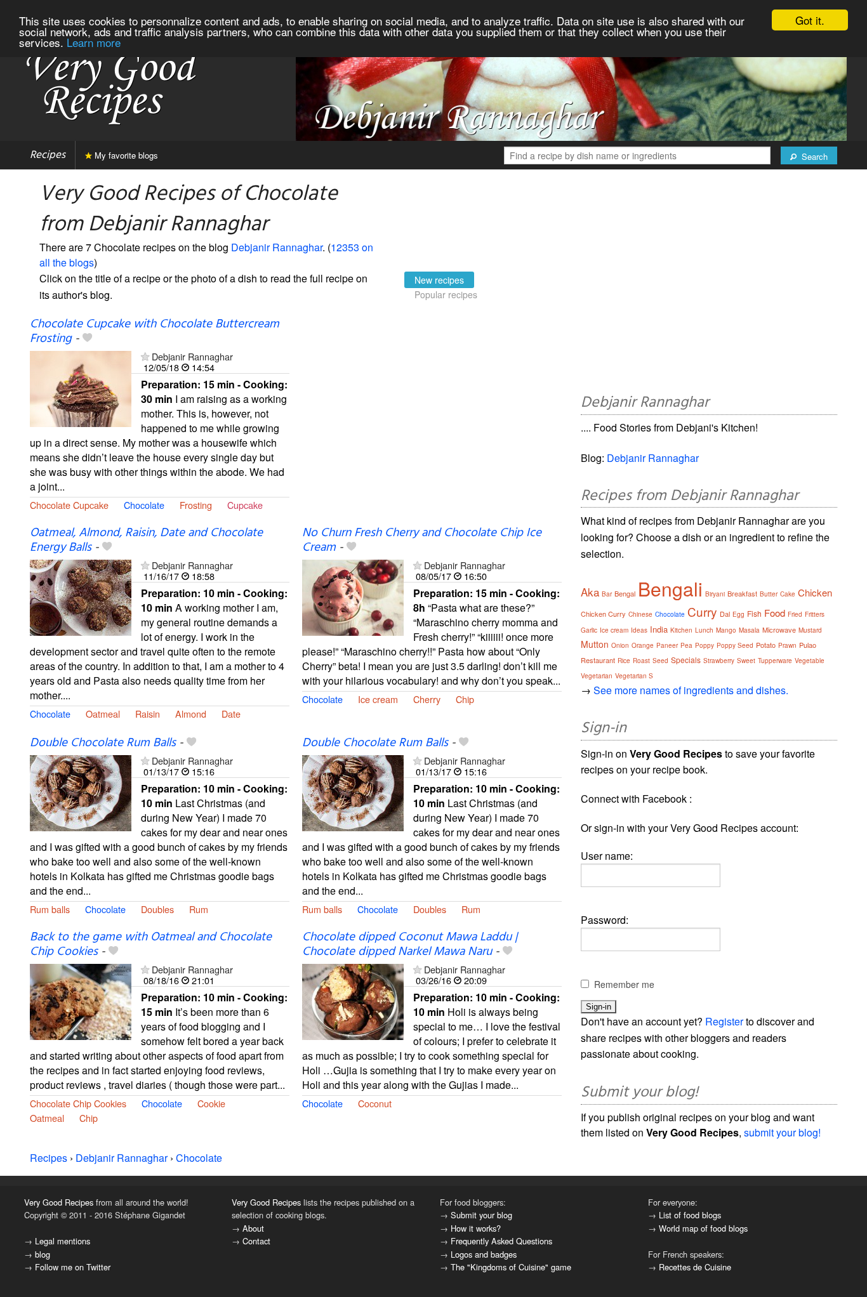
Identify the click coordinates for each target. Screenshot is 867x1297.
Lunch (704, 630)
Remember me (624, 984)
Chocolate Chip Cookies (78, 1103)
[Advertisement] (432, 421)
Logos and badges (484, 1254)
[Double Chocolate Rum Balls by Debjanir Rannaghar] (80, 791)
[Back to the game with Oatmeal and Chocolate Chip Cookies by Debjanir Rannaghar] (80, 1000)
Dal (725, 614)
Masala (749, 630)
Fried (795, 614)
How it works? (476, 1228)
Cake (787, 593)
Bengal (624, 593)
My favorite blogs (125, 155)
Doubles (157, 909)
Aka (590, 592)
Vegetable (809, 660)
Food (774, 612)
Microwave (779, 629)
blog (42, 1254)
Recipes (47, 155)
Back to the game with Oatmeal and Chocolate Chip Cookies (151, 944)
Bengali (670, 588)
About (253, 1228)
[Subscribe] (145, 356)
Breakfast (742, 593)
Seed (660, 660)
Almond (190, 713)
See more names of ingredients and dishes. (690, 690)
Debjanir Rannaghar (276, 247)
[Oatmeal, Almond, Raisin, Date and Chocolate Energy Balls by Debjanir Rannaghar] (80, 596)
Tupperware (775, 660)
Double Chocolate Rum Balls (103, 743)
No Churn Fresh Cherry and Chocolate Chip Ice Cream (421, 540)
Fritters (814, 614)
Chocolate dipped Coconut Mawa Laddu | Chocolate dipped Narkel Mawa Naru (409, 944)
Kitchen (681, 630)
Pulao (807, 645)
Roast (641, 660)
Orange (643, 645)
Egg (738, 614)
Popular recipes (445, 294)
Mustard (810, 630)
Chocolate (144, 504)
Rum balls (50, 909)
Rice (624, 660)
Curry (702, 611)
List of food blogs (690, 1215)
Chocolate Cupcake (69, 504)
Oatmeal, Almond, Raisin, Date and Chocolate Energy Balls (146, 540)
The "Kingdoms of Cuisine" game (511, 1267)
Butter (769, 593)
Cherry (426, 699)
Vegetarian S (634, 675)
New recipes (439, 279)
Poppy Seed (735, 645)
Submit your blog (481, 1215)
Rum (198, 909)
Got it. (809, 20)
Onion (620, 645)
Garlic (589, 630)
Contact (256, 1241)
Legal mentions (62, 1241)
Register (724, 1021)
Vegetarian (596, 675)
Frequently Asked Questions (501, 1241)
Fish (754, 613)
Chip (465, 699)
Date (231, 713)
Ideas (639, 630)
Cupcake (245, 504)
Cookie (211, 1103)
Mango (726, 630)
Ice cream (378, 699)
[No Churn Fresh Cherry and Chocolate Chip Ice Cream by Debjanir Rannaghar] (353, 596)
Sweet (746, 660)
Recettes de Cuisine (695, 1267)
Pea (686, 645)
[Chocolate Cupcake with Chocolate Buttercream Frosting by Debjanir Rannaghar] (80, 387)
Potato (766, 645)
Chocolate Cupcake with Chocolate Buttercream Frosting (154, 331)
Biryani (715, 593)
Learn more (94, 42)
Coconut (375, 1103)
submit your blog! (782, 1132)
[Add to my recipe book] (87, 338)
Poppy (704, 645)
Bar (607, 593)
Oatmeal (103, 713)
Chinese (640, 614)
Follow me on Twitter (72, 1267)
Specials (686, 659)
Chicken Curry (603, 614)
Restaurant (598, 660)
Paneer (667, 645)
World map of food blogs (703, 1228)
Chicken (815, 592)
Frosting (196, 504)
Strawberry (718, 660)
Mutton (595, 644)
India (659, 629)
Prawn (787, 645)
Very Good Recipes (58, 1202)
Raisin (147, 713)
